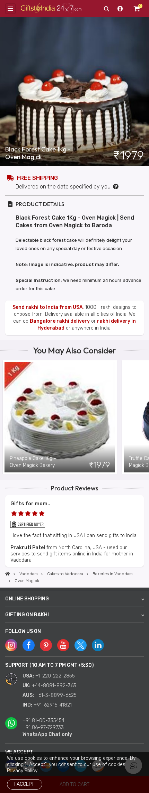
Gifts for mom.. (30, 503)
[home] (7, 573)
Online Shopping (27, 599)
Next (144, 417)
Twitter (80, 645)
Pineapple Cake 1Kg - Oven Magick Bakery (33, 461)
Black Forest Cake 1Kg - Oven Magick (38, 153)
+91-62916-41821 (53, 705)
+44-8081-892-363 (54, 686)
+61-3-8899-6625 (56, 695)
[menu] (10, 8)
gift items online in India (76, 554)
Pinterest (46, 645)
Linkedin (98, 645)
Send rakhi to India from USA (47, 307)
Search (106, 9)
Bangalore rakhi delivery (60, 321)
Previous (5, 417)
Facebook (29, 645)
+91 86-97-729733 (43, 727)
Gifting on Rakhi (27, 615)
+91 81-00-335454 (43, 720)
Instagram (11, 645)
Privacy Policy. (22, 771)
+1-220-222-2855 (55, 676)
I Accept (24, 784)
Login (120, 9)
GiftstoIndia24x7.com (51, 9)
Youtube (63, 645)
